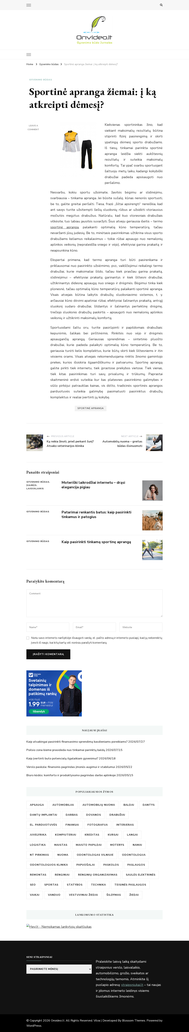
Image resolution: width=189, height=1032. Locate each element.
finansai (72, 825)
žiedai (134, 895)
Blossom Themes (133, 1021)
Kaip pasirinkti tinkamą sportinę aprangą (96, 541)
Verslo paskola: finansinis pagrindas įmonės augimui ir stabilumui (70, 767)
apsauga (37, 805)
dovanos (93, 815)
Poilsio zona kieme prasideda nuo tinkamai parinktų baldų (65, 750)
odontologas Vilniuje (95, 855)
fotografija (97, 825)
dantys (149, 805)
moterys (117, 845)
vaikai (34, 895)
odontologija (134, 855)
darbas (72, 815)
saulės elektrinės (140, 875)
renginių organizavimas (97, 875)
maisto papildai (89, 845)
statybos (75, 884)
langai (132, 835)
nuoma (62, 855)
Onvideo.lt (57, 1021)
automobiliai (63, 805)
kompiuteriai (65, 835)
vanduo (54, 895)
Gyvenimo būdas (40, 79)
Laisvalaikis (35, 488)
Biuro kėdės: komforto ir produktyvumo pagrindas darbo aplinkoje (71, 775)
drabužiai (117, 815)
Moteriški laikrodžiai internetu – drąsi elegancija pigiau (93, 485)
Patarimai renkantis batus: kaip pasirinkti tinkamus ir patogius (96, 514)
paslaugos (136, 865)
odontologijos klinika (49, 865)
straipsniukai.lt (132, 985)
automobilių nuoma (99, 805)
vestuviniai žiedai (83, 895)
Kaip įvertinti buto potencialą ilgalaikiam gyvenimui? (62, 758)
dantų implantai (43, 815)
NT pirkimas (39, 855)
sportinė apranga (64, 227)
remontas (38, 875)
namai (137, 845)
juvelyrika (38, 835)
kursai (113, 835)
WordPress (33, 1026)
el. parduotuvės (43, 825)
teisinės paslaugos (130, 884)
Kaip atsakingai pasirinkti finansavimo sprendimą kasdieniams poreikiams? (77, 742)
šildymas (113, 895)
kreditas (92, 835)
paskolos (111, 865)
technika (98, 884)
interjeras (125, 825)
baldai (128, 805)
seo (33, 884)
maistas (60, 845)
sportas (51, 884)
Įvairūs (31, 485)
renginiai (62, 875)
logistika (38, 845)
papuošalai (85, 865)
